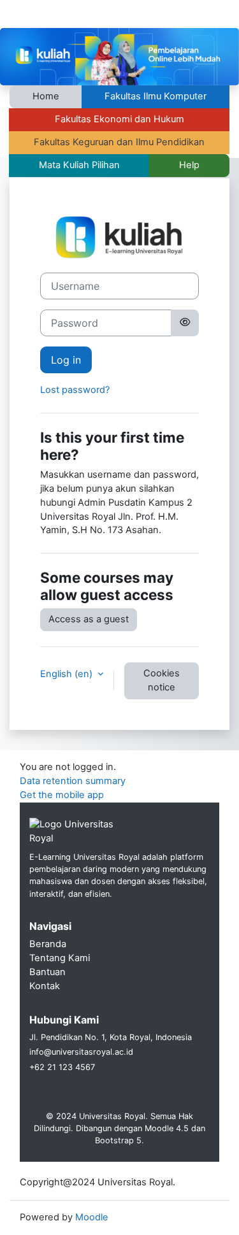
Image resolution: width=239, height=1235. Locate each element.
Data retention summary (73, 781)
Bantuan (47, 972)
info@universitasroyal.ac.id (81, 1052)
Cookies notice (161, 680)
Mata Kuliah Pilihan (79, 165)
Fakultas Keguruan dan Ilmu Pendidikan (119, 142)
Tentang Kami (59, 958)
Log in (66, 359)
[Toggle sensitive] (185, 323)
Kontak (44, 986)
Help (189, 165)
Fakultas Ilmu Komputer (155, 96)
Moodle (91, 1217)
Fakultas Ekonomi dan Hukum (119, 119)
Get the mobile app (62, 795)
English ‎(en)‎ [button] (67, 674)
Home (46, 96)
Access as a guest (88, 619)
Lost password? (75, 390)
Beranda (47, 944)
